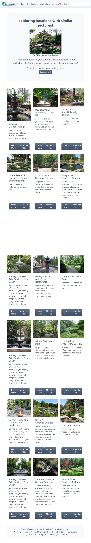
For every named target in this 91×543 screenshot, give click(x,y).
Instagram (72, 532)
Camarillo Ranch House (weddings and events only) (18, 178)
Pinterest (62, 532)
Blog (25, 534)
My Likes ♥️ (56, 4)
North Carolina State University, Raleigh (69, 112)
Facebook (52, 532)
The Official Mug (36, 534)
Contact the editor (39, 532)
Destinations (32, 4)
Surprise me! (45, 72)
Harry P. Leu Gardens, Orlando (70, 177)
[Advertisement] (45, 232)
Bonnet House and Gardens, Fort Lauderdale (18, 422)
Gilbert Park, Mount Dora (45, 342)
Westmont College (70, 425)
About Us (64, 534)
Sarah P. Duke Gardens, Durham (44, 177)
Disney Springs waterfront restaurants (42, 279)
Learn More (13, 146)
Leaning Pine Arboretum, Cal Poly (71, 342)
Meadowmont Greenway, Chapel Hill (44, 112)
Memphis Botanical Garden (71, 278)
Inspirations (45, 4)
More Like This (24, 146)
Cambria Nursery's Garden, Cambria (44, 481)
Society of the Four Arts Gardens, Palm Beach (19, 279)
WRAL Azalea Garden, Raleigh (17, 125)
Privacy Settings (51, 534)
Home (23, 4)
